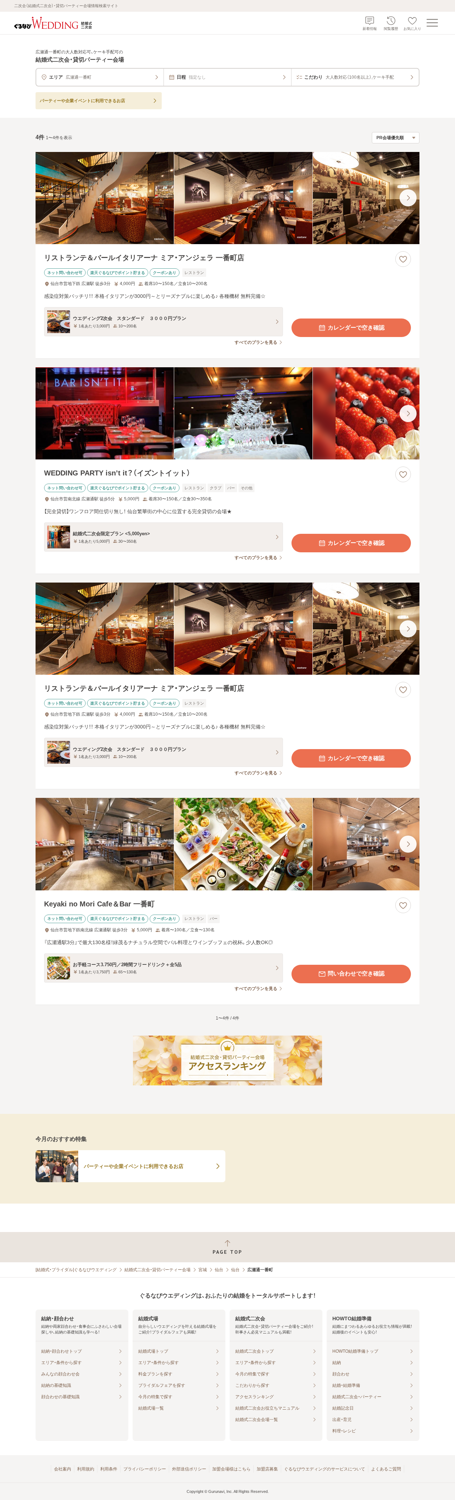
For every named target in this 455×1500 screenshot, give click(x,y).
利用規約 (85, 1469)
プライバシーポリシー (144, 1469)
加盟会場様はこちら (231, 1469)
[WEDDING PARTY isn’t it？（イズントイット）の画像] (227, 413)
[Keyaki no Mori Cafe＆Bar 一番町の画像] (227, 844)
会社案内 (62, 1469)
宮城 (202, 1269)
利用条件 (108, 1469)
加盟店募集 (267, 1469)
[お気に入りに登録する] (403, 259)
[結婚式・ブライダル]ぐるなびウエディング (76, 1269)
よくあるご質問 (386, 1469)
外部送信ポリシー (189, 1469)
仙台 (219, 1269)
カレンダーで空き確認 (356, 328)
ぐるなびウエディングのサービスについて (324, 1469)
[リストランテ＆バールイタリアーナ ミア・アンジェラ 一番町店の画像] (227, 198)
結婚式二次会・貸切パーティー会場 (157, 1269)
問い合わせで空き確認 (356, 973)
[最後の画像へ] (408, 197)
